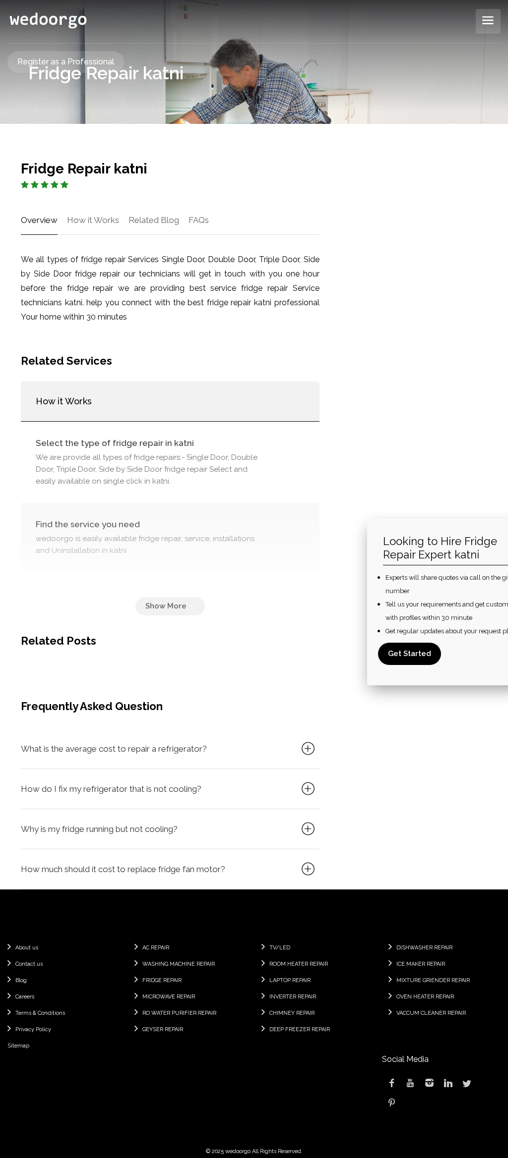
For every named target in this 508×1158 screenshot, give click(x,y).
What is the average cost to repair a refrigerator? (114, 749)
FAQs (199, 220)
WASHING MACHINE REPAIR (178, 964)
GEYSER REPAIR (162, 1029)
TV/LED (279, 947)
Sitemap (18, 1046)
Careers (24, 996)
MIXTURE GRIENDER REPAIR (433, 980)
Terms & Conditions (40, 1013)
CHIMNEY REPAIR (292, 1013)
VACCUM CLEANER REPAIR (431, 1013)
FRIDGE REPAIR (162, 980)
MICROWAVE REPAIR (168, 996)
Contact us (29, 964)
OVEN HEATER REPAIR (425, 996)
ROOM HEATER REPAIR (298, 964)
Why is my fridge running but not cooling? (99, 829)
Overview (39, 220)
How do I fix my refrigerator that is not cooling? (111, 789)
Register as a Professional (65, 61)
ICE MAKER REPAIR (420, 964)
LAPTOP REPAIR (290, 980)
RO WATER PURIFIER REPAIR (179, 1013)
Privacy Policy (33, 1029)
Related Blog (153, 220)
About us (26, 947)
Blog (21, 980)
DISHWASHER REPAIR (424, 947)
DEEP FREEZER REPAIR (299, 1029)
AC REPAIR (155, 947)
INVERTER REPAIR (292, 996)
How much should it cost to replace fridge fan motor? (123, 869)
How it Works (93, 220)
